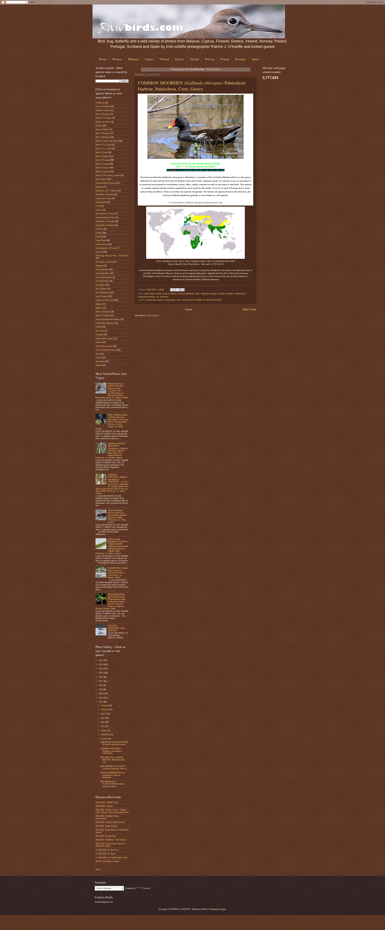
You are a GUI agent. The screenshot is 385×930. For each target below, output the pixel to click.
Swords (98, 342)
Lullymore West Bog (104, 300)
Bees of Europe (102, 114)
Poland (224, 59)
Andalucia (99, 103)
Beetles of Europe (103, 118)
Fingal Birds (100, 240)
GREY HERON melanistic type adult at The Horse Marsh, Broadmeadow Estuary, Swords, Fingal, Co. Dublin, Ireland (111, 422)
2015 (101, 673)
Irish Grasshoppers (103, 277)
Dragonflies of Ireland (104, 225)
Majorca (98, 308)
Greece (179, 59)
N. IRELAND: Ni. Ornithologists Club (111, 857)
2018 (101, 685)
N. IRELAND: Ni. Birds (105, 854)
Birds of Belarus (102, 133)
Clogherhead (100, 202)
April (146, 293)
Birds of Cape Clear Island (106, 141)
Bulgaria (133, 59)
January (104, 705)
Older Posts (249, 309)
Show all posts (213, 69)
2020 (101, 693)
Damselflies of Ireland (104, 213)
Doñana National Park (104, 217)
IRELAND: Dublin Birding (106, 826)
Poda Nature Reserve (104, 323)
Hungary (99, 266)
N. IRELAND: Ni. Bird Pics (107, 850)
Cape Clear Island (103, 198)
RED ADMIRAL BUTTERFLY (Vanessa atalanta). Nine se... (114, 767)
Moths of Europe (102, 312)
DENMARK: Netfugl (104, 806)
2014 (101, 668)
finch (97, 354)
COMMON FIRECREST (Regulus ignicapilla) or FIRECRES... (111, 750)
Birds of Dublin (101, 129)
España (98, 233)
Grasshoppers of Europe (106, 248)
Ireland (194, 59)
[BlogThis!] (174, 289)
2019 (101, 689)
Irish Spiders (100, 289)
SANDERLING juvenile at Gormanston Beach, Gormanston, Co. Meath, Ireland (118, 573)
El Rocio (99, 229)
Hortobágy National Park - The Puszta (112, 256)
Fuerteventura (101, 244)
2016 (101, 677)
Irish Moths (100, 285)
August (104, 730)
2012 (101, 660)
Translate (146, 888)
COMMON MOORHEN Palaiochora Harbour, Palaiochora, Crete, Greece (191, 86)
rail (157, 297)
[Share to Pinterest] (183, 289)
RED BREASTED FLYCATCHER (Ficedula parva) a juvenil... (112, 783)
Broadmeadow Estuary (105, 183)
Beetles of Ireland (103, 122)
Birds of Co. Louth (103, 148)
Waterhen (164, 297)
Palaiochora (240, 293)
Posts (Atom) (152, 315)
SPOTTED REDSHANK (116, 628)
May (103, 722)
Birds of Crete (156, 293)
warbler (98, 365)
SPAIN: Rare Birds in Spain (107, 861)
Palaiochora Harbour (146, 297)
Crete (197, 293)
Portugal (240, 59)
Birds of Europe (102, 160)
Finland (164, 59)
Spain (255, 59)
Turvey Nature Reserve (105, 350)
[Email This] (171, 289)
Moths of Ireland (102, 315)
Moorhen (230, 293)
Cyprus (149, 59)
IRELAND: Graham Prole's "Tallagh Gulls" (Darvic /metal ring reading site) (112, 811)
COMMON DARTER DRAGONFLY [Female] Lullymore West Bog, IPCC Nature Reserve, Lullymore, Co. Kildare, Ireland (111, 451)
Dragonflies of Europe (104, 221)
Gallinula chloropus (209, 293)
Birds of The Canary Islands (107, 175)
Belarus (117, 59)
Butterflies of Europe (104, 194)
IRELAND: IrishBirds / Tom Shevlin (110, 840)
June (103, 726)
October (104, 739)
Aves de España (102, 106)
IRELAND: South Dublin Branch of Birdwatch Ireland (110, 845)
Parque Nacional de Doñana (107, 319)
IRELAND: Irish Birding (105, 836)
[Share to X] (177, 289)
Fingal (98, 236)
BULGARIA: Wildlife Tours (106, 802)
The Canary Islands (103, 346)
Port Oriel (99, 331)
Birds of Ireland (102, 171)
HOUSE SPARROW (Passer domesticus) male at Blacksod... (112, 775)
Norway (209, 59)
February (105, 709)
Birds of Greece (170, 293)
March (104, 714)
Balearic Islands (102, 110)
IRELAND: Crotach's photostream (110, 822)
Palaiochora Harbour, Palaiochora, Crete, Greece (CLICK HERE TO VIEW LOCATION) (184, 300)
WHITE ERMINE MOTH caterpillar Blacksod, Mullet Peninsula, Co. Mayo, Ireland (117, 516)
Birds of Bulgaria (102, 137)
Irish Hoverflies (102, 281)
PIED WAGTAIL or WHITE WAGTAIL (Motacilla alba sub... (112, 759)
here (183, 167)
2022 (101, 702)
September (106, 734)
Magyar (98, 304)
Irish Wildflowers (102, 292)
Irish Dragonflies (102, 273)
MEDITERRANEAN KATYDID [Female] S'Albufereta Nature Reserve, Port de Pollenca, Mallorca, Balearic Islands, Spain (110, 601)
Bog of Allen (100, 179)
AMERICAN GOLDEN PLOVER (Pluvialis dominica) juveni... (114, 743)
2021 (101, 698)
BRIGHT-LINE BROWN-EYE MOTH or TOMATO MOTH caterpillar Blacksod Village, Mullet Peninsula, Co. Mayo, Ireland (111, 546)
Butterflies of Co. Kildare (106, 191)
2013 (101, 664)
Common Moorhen (186, 293)
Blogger (222, 909)
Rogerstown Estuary (104, 338)
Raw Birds (152, 289)
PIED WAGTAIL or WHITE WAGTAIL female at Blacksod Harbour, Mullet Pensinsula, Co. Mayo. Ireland (111, 391)
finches (98, 357)
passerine (99, 361)
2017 (101, 681)
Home (102, 59)
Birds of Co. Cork (103, 145)
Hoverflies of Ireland (104, 262)
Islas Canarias (101, 296)
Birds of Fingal (101, 164)
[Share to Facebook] (180, 289)
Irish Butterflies (102, 269)
